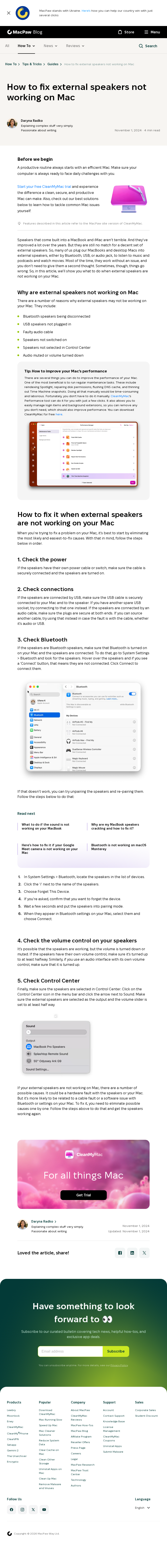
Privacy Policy (119, 1365)
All (7, 46)
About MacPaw (80, 1410)
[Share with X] (144, 1253)
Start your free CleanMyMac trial (44, 186)
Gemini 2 (12, 1450)
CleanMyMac (120, 396)
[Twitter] (33, 1509)
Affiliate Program (81, 1436)
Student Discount (146, 1415)
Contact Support (114, 1415)
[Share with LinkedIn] (132, 1253)
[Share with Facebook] (120, 1253)
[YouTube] (44, 1509)
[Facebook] (11, 1509)
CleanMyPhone (17, 1433)
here (59, 414)
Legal (74, 1459)
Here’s (86, 10)
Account (108, 1410)
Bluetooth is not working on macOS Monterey (118, 847)
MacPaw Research (83, 1464)
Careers (76, 1453)
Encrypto (12, 1461)
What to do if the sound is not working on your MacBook (45, 826)
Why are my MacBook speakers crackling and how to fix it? (115, 826)
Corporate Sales (145, 1410)
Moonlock (13, 1415)
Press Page (78, 1447)
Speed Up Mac (48, 1425)
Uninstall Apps (112, 1446)
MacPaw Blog (79, 1430)
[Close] (8, 13)
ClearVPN (13, 1439)
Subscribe (116, 1351)
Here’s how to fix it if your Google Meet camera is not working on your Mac (50, 848)
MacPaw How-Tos (82, 1425)
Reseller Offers (80, 1442)
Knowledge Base (114, 1421)
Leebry (11, 1410)
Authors (76, 1485)
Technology (78, 1479)
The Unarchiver (17, 1456)
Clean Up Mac (48, 1478)
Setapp (11, 1444)
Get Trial (83, 1195)
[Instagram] (22, 1509)
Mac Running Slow (50, 1419)
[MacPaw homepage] (9, 1533)
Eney (10, 1421)
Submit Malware (113, 1451)
